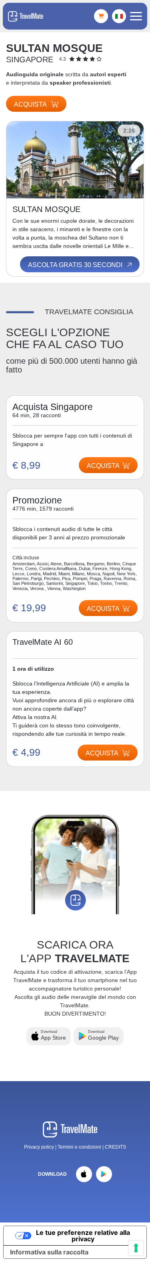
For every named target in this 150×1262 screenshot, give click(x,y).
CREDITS (115, 1147)
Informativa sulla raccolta (49, 1252)
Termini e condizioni (80, 1147)
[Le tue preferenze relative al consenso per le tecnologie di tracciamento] (136, 1248)
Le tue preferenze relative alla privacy (83, 1235)
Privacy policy (39, 1147)
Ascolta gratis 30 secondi (76, 265)
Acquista (31, 104)
